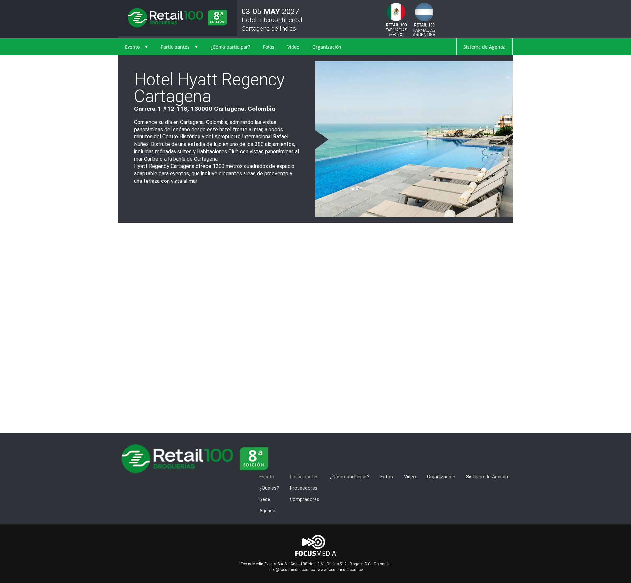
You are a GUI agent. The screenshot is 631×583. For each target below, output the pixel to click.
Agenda (267, 511)
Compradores (304, 499)
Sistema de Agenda (484, 47)
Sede (264, 499)
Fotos (268, 47)
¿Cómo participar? (230, 47)
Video (293, 47)
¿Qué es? (269, 488)
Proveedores (303, 488)
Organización (326, 47)
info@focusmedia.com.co (292, 569)
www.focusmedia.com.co (340, 569)
